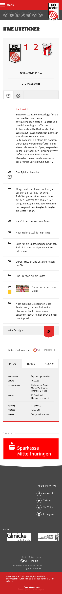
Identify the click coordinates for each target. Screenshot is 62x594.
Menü (10, 5)
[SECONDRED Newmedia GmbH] (31, 560)
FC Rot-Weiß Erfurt (53, 11)
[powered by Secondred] (44, 350)
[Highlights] (18, 95)
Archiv (49, 363)
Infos (12, 363)
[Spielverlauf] (8, 95)
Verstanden (31, 587)
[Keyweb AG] (33, 569)
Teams (31, 363)
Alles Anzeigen (15, 330)
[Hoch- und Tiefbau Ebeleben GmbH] (20, 537)
